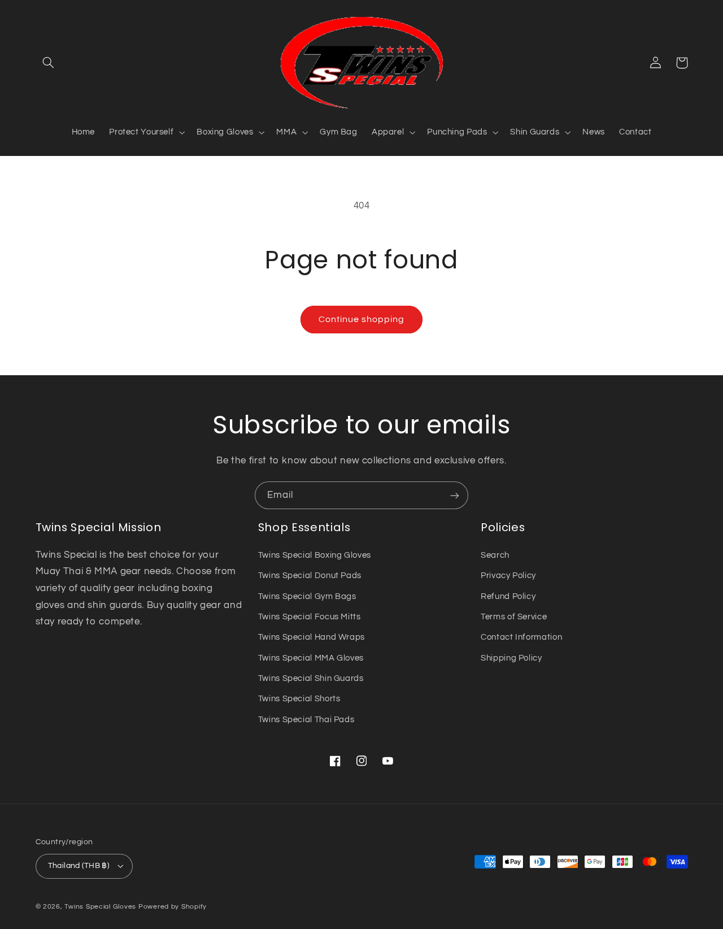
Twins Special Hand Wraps (311, 637)
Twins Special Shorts (299, 698)
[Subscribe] (455, 495)
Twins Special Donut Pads (310, 575)
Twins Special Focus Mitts (309, 617)
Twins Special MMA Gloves (311, 658)
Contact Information (521, 637)
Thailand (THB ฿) (79, 866)
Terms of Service (514, 617)
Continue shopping (362, 319)
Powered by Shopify (172, 907)
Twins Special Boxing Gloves (314, 555)
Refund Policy (508, 596)
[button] (49, 63)
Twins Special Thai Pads (306, 719)
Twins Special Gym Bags (307, 596)
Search (495, 555)
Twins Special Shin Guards (311, 678)
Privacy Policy (508, 575)
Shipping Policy (511, 658)
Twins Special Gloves (100, 907)
